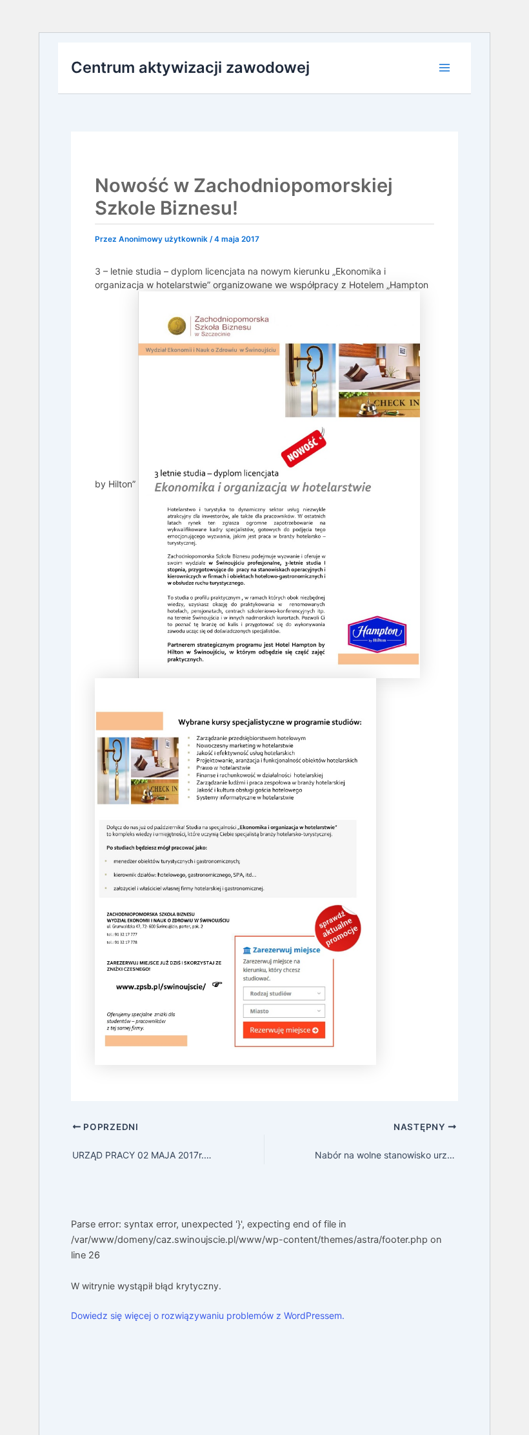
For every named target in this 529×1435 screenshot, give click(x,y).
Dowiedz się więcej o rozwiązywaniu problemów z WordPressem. (207, 1315)
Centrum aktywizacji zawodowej (190, 67)
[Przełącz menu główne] (444, 67)
